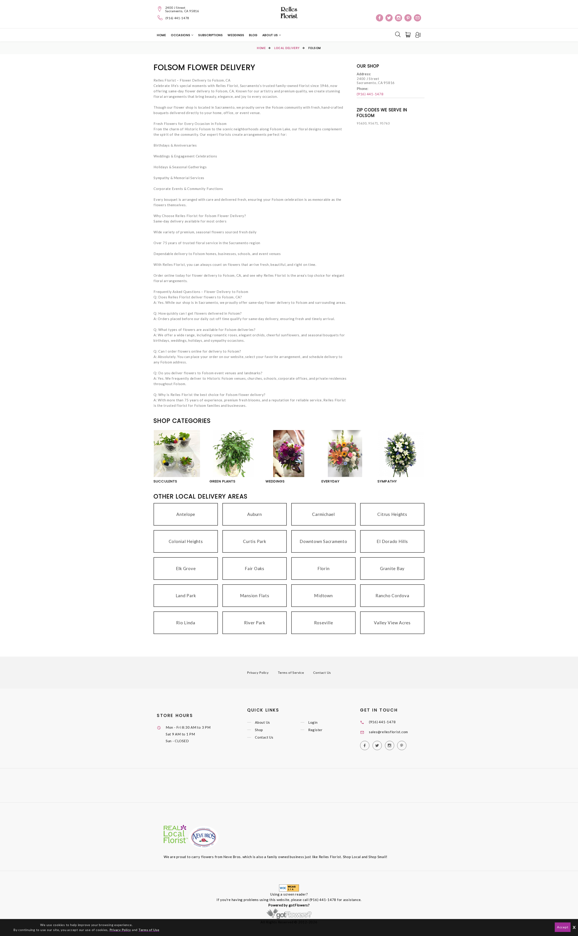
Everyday (331, 481)
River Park (254, 622)
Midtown (323, 595)
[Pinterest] (408, 17)
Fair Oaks (254, 568)
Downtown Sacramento (323, 541)
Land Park (186, 595)
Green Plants (223, 481)
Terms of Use (148, 930)
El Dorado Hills (392, 541)
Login (313, 722)
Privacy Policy (258, 672)
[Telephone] (160, 17)
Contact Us (322, 672)
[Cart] (408, 34)
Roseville (323, 622)
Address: (364, 74)
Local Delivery (287, 48)
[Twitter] (389, 17)
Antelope (185, 514)
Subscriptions (210, 35)
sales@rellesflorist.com (388, 732)
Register (315, 730)
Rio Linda (185, 622)
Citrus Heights (392, 514)
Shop (259, 730)
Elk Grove (186, 568)
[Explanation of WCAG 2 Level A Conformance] (289, 888)
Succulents (165, 481)
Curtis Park (254, 541)
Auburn (254, 514)
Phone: (362, 89)
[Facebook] (379, 17)
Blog (253, 35)
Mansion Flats (254, 595)
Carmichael (323, 514)
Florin (323, 568)
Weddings (236, 35)
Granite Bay (392, 568)
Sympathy (387, 481)
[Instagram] (398, 17)
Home (161, 35)
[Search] (397, 34)
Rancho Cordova (392, 595)
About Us (270, 35)
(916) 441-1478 (177, 18)
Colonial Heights (186, 541)
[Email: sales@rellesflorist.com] (417, 17)
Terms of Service (291, 672)
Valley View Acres (392, 622)
